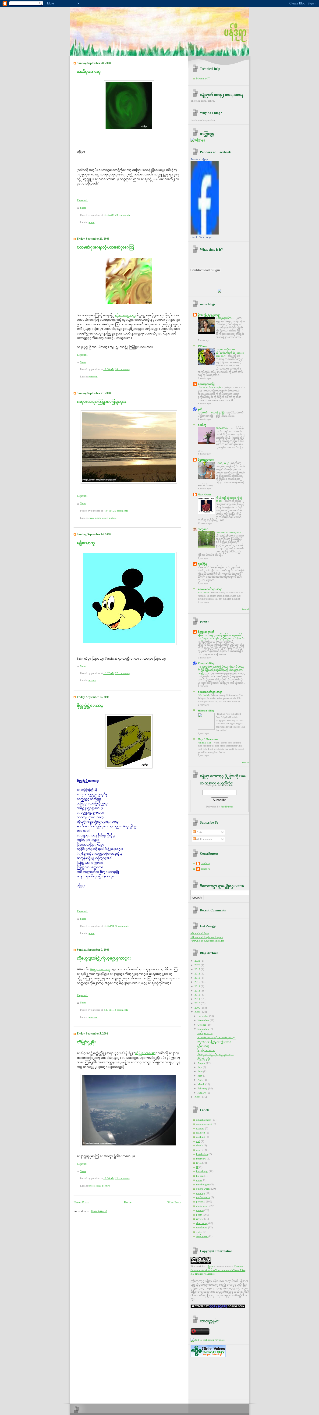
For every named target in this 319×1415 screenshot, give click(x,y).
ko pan (200, 1175)
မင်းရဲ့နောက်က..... (226, 318)
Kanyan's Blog (206, 663)
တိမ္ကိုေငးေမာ (145, 1053)
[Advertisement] (212, 1378)
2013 (198, 990)
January (202, 1092)
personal (93, 376)
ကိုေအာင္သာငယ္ (125, 315)
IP (197, 1167)
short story (202, 1223)
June (200, 1071)
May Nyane (204, 494)
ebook (199, 1145)
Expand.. (82, 200)
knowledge (202, 1171)
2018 (198, 973)
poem (92, 222)
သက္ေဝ (203, 529)
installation (202, 1154)
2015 (198, 982)
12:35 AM (108, 214)
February (203, 1088)
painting (200, 1193)
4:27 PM (108, 1009)
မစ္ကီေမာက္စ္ (86, 543)
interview (201, 1158)
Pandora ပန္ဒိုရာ (199, 159)
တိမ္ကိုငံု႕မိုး (86, 1042)
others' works (203, 1188)
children (200, 1132)
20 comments (122, 214)
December (203, 1016)
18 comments (122, 369)
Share (83, 207)
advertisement (203, 1119)
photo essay (101, 517)
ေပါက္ (202, 424)
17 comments (122, 673)
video (199, 1231)
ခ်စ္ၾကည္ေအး (206, 459)
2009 (198, 1007)
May (200, 1075)
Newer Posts (81, 1202)
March (201, 1084)
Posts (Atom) (99, 1211)
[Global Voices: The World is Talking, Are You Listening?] (208, 1356)
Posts (199, 832)
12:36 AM (108, 1178)
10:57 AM (108, 673)
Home (127, 1202)
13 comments (120, 1009)
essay (91, 517)
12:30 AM (108, 369)
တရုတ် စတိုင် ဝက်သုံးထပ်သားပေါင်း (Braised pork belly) (230, 352)
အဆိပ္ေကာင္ (88, 71)
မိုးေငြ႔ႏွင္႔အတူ (209, 314)
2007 (198, 1096)
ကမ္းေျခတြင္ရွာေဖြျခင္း (101, 401)
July (200, 1067)
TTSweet (203, 346)
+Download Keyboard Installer (207, 940)
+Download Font (200, 933)
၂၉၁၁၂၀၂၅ (223, 463)
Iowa (199, 1162)
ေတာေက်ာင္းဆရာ (210, 589)
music (199, 1180)
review (199, 1218)
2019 (198, 969)
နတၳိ (200, 409)
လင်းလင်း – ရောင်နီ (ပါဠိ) (211, 412)
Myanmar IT (203, 78)
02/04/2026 (221, 428)
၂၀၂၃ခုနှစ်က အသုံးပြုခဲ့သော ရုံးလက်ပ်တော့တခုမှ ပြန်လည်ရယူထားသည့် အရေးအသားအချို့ (221, 669)
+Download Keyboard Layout (207, 937)
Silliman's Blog (206, 710)
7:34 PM (108, 510)
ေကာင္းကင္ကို (206, 384)
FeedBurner (227, 806)
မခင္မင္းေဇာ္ (100, 969)
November (204, 1020)
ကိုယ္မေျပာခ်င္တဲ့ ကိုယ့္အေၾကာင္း (104, 958)
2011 (198, 999)
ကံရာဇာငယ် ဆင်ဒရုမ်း (210, 387)
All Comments (204, 839)
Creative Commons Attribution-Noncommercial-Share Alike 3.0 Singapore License (218, 1270)
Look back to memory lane (229, 532)
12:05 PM (108, 925)
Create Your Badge (201, 237)
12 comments (122, 1178)
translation (201, 1227)
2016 (198, 977)
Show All (245, 609)
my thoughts (203, 1184)
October (202, 1024)
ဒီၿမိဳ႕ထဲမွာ (202, 1236)
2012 (198, 994)
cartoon (200, 1128)
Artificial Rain (205, 742)
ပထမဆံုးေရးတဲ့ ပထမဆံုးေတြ (105, 247)
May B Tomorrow (208, 739)
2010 (198, 1003)
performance (203, 1197)
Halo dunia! (203, 592)
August (202, 1063)
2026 (198, 960)
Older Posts (174, 1202)
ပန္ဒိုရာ (209, 1266)
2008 (198, 1011)
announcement (204, 1124)
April (201, 1079)
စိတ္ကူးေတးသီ (206, 631)
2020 (198, 965)
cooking (200, 1136)
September (204, 1028)
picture (113, 517)
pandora (205, 863)
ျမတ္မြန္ (202, 563)
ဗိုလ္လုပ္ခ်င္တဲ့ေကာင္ (90, 705)
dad (198, 1141)
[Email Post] (130, 214)
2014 (198, 986)
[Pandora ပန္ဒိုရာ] (205, 233)
